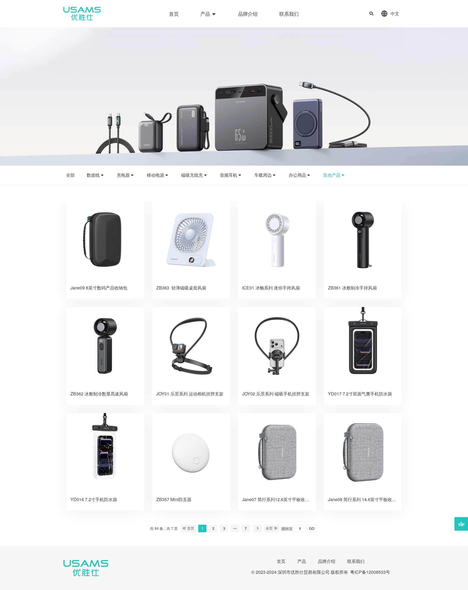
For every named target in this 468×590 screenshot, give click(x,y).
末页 (270, 528)
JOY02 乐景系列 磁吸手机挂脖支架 (275, 394)
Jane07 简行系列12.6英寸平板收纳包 (278, 499)
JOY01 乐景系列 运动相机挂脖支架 (189, 394)
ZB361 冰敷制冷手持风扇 (352, 288)
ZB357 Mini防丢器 (173, 499)
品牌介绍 (248, 13)
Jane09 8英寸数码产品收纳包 (99, 288)
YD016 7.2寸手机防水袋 (93, 499)
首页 (174, 13)
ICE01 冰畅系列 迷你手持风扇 (271, 288)
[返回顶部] (461, 524)
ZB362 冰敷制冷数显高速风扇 (99, 394)
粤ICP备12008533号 (370, 572)
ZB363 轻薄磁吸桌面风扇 (181, 288)
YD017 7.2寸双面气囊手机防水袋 (360, 394)
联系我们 (289, 13)
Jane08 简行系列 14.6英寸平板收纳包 (364, 499)
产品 (206, 13)
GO (311, 529)
